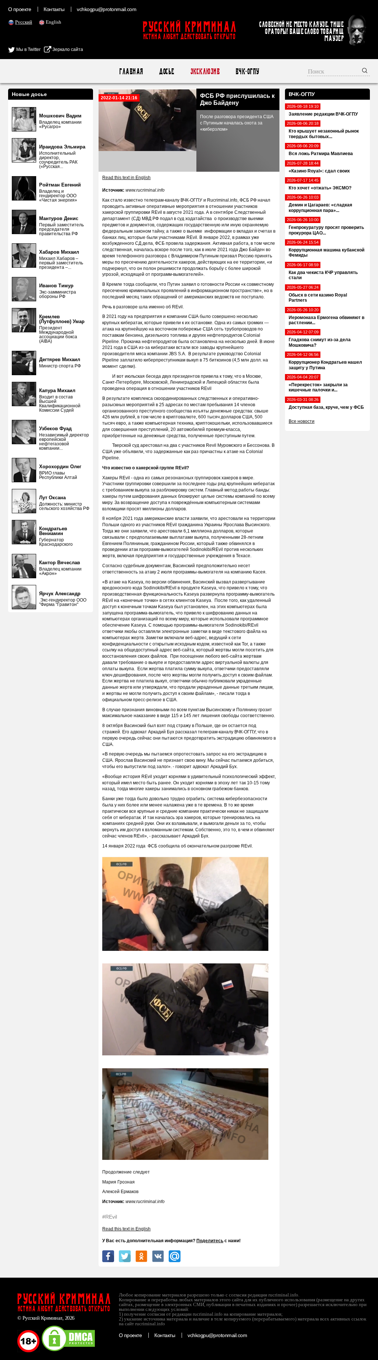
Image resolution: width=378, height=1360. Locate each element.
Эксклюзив (204, 71)
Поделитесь (209, 1240)
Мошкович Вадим (60, 116)
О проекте (19, 9)
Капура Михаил (57, 390)
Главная (131, 71)
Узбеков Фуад (55, 428)
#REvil (109, 1216)
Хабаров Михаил (59, 252)
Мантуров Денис (58, 218)
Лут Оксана (52, 497)
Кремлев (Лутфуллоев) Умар (62, 319)
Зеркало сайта (67, 49)
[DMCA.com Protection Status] (68, 1350)
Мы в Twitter (28, 49)
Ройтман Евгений (60, 185)
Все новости (302, 421)
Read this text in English (126, 177)
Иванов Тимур (56, 285)
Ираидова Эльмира (62, 147)
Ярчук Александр (59, 593)
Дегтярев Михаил (59, 359)
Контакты (54, 9)
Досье (166, 71)
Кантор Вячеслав (59, 562)
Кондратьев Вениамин (53, 531)
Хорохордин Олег (60, 466)
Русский (23, 22)
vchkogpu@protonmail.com (106, 9)
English (53, 22)
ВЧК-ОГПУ (247, 71)
